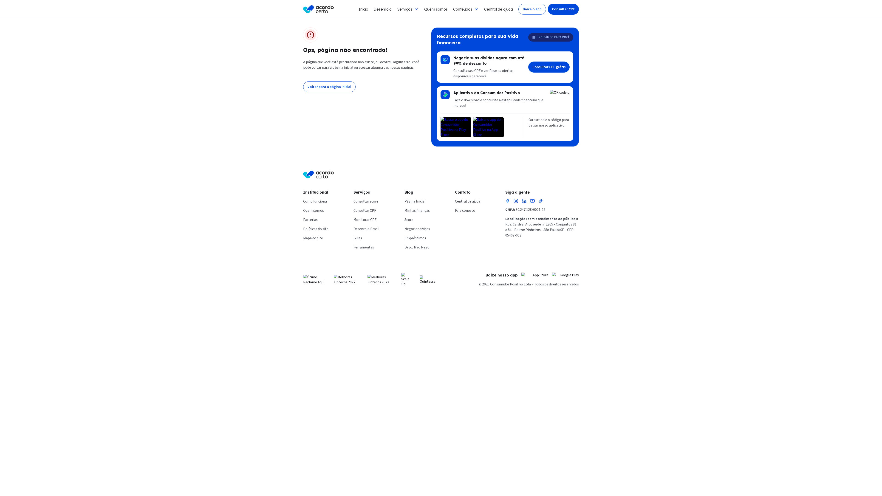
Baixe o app (532, 9)
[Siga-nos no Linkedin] (524, 201)
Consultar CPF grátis (548, 67)
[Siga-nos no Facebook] (507, 201)
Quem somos (436, 9)
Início (363, 9)
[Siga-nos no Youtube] (532, 201)
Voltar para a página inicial (329, 86)
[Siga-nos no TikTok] (540, 201)
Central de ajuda (498, 9)
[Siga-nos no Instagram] (516, 201)
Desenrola (383, 9)
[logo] (318, 9)
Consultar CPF (563, 9)
